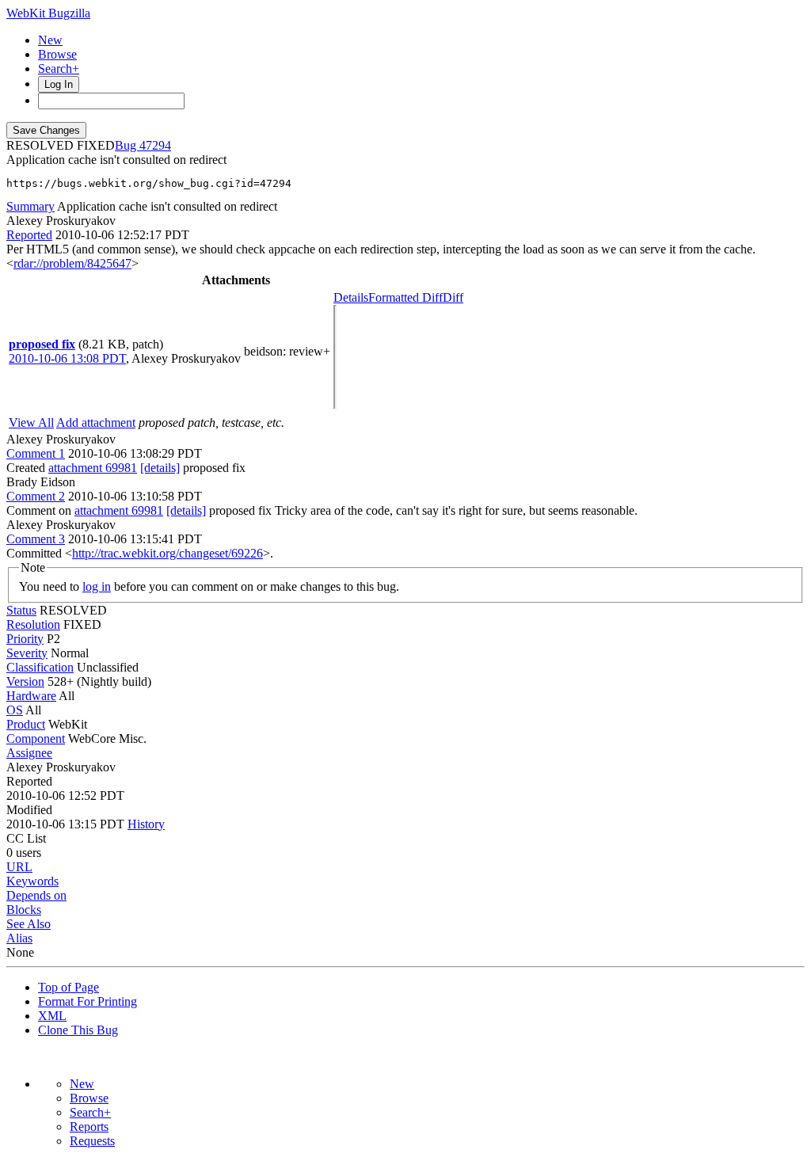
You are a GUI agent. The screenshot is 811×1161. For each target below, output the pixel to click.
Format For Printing (87, 1001)
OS (14, 710)
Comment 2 (35, 496)
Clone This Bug (78, 1030)
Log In (58, 84)
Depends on (36, 895)
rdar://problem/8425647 (72, 263)
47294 (155, 145)
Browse (57, 54)
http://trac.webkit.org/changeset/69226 (167, 553)
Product (25, 724)
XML (52, 1015)
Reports (89, 1126)
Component (35, 738)
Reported (29, 235)
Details (350, 297)
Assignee (29, 752)
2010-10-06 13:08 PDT (67, 358)
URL (19, 867)
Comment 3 (35, 539)
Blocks (23, 909)
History (146, 824)
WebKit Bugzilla (48, 13)
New (50, 40)
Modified (29, 810)
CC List (26, 838)
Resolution (33, 624)
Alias (19, 938)
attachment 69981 (92, 467)
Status (21, 610)
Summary (30, 206)
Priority (25, 638)
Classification (40, 667)
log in (96, 586)
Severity (27, 653)
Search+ (58, 68)
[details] (160, 467)
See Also (28, 924)
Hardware (31, 695)
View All (31, 422)
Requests (92, 1141)
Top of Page (68, 987)
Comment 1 (35, 453)
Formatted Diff (405, 297)
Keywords (32, 881)
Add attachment (95, 422)
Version (25, 681)
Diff (453, 297)
